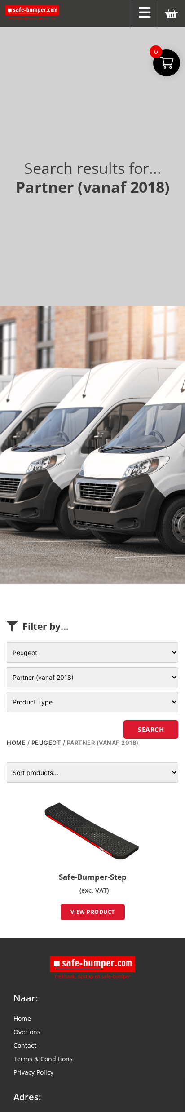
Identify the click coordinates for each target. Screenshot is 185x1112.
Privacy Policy (33, 1072)
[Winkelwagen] (171, 14)
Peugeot (46, 742)
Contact (24, 1045)
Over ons (26, 1032)
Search (151, 729)
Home (16, 742)
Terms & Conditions (43, 1058)
